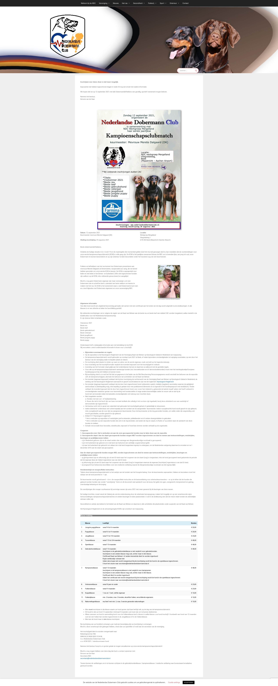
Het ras (124, 3)
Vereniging (103, 3)
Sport (162, 3)
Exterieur (173, 3)
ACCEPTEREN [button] (188, 682)
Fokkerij (151, 3)
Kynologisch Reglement (165, 382)
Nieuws (116, 3)
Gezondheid (137, 3)
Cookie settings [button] (174, 682)
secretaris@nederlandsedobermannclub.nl (95, 658)
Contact (186, 3)
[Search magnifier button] (196, 70)
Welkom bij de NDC (88, 3)
